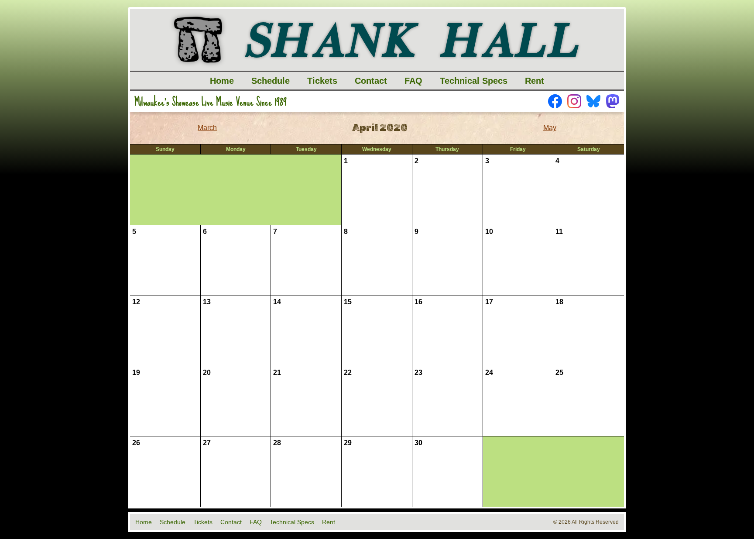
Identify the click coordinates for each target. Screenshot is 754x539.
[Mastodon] (613, 101)
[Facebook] (555, 101)
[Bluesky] (593, 101)
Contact (371, 81)
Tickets (322, 81)
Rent (534, 81)
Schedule (270, 81)
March (207, 127)
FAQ (413, 81)
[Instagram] (574, 101)
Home (222, 81)
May (549, 127)
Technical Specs (473, 81)
